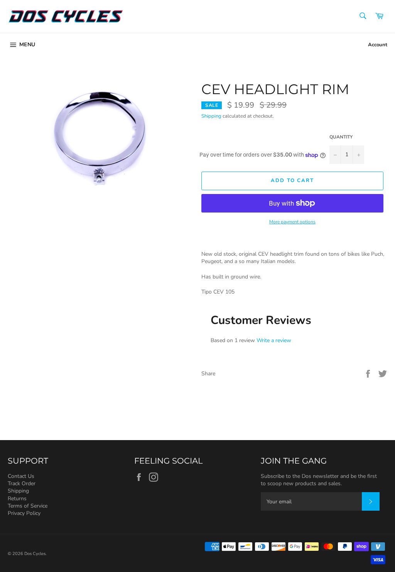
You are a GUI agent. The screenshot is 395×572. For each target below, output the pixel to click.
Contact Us (21, 476)
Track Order (21, 483)
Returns (17, 498)
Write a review (274, 340)
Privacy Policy (24, 513)
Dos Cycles (35, 554)
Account (377, 44)
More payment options (292, 222)
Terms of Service (27, 506)
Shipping (211, 116)
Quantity (341, 137)
